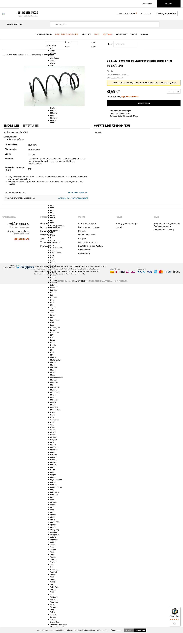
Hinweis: (9, 158)
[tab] (11, 126)
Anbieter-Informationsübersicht (73, 198)
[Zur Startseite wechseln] (3, 13)
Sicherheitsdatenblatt (78, 192)
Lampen (82, 238)
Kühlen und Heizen (86, 234)
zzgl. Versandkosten (130, 96)
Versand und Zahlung (164, 229)
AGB (42, 238)
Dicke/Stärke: (11, 144)
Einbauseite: (11, 149)
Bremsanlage (84, 249)
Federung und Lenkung (89, 227)
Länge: (8, 154)
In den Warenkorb (143, 103)
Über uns (44, 223)
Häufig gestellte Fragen (127, 223)
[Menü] (179, 608)
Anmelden (168, 3)
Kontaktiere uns (21, 239)
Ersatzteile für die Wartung (90, 246)
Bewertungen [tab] (30, 125)
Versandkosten (81, 281)
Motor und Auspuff (87, 223)
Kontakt (119, 227)
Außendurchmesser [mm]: (15, 168)
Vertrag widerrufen (166, 13)
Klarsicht (82, 231)
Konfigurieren (140, 630)
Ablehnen (129, 630)
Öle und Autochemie (87, 242)
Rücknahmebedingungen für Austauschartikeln (167, 224)
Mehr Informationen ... (113, 630)
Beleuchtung (84, 253)
